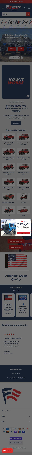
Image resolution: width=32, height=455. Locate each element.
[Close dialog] (30, 220)
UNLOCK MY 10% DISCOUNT (23, 233)
